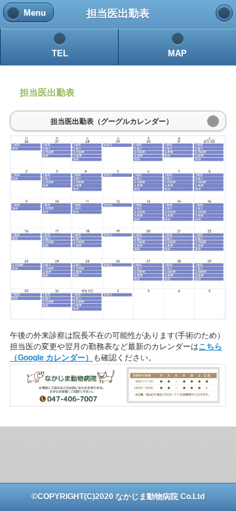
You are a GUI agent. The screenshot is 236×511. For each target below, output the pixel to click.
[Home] (224, 13)
